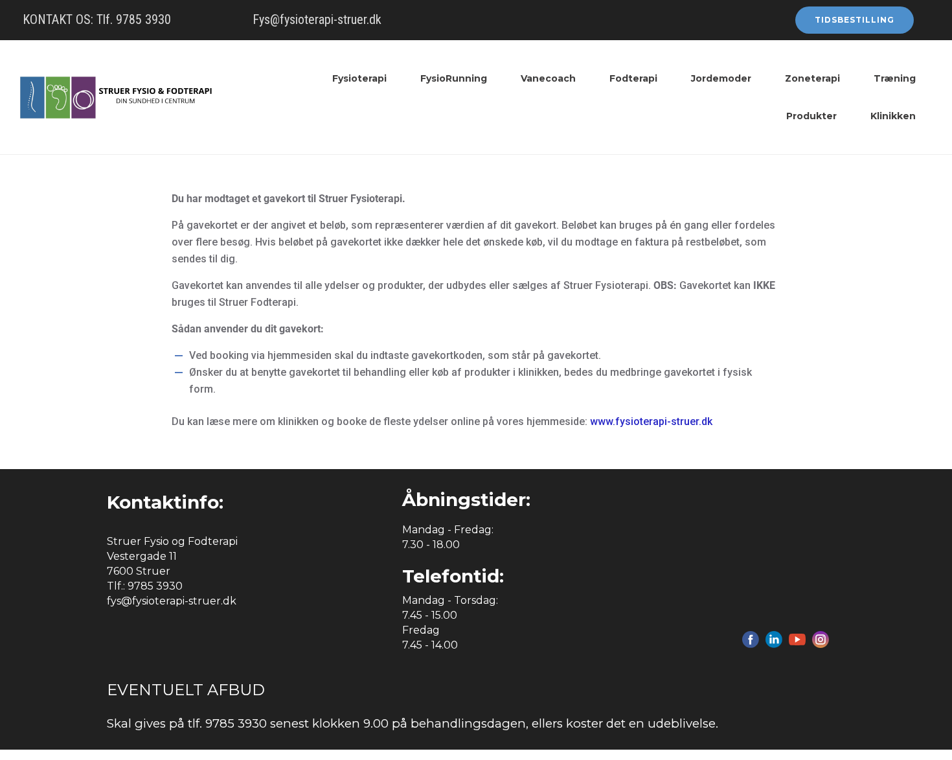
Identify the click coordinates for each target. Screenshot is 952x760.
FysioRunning (453, 78)
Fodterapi (633, 78)
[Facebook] (750, 639)
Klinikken (893, 116)
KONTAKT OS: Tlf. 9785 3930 (97, 19)
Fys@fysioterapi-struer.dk (317, 19)
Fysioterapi (359, 78)
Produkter (811, 116)
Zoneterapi (812, 78)
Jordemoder (721, 78)
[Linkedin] (774, 639)
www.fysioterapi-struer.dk (651, 421)
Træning (895, 78)
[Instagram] (820, 639)
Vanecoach (548, 78)
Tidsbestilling (854, 20)
